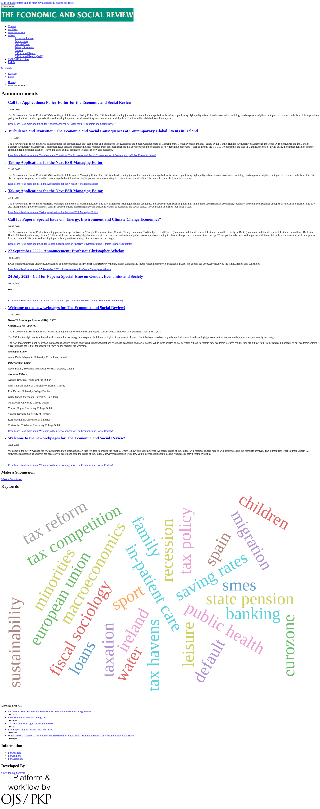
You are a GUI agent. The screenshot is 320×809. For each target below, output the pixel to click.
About (11, 35)
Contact (19, 50)
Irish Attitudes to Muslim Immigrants (27, 717)
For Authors (14, 755)
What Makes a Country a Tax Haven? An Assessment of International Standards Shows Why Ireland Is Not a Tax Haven (71, 735)
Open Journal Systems (13, 772)
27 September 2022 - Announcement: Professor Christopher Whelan (66, 251)
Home (11, 82)
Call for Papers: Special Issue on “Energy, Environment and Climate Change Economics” (84, 219)
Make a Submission (11, 479)
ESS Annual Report (25, 53)
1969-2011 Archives (18, 59)
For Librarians (15, 758)
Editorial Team (22, 44)
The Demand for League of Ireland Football (31, 723)
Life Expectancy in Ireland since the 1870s (30, 729)
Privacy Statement (24, 47)
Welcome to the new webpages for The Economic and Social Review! (66, 307)
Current (12, 26)
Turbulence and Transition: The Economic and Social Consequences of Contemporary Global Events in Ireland (103, 131)
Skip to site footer (65, 2)
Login (11, 76)
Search (8, 68)
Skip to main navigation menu (39, 2)
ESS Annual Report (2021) (29, 56)
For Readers (14, 752)
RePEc (11, 62)
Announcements (16, 32)
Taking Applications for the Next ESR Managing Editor (55, 162)
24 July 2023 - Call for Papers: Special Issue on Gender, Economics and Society (75, 276)
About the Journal (24, 38)
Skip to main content (12, 2)
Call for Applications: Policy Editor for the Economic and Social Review (70, 102)
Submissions (21, 41)
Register (12, 73)
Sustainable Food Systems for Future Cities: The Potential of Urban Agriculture (49, 711)
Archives (13, 29)
